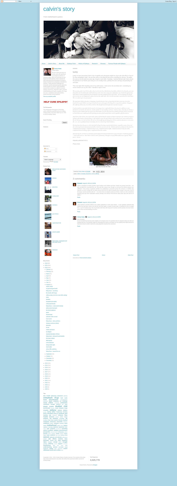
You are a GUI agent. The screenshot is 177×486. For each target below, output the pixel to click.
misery (51, 423)
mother (44, 425)
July (47, 282)
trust (66, 445)
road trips (58, 435)
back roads (64, 398)
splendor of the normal (51, 316)
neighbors (45, 427)
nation (61, 425)
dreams (61, 408)
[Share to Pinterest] (104, 172)
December (49, 360)
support (60, 443)
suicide (55, 443)
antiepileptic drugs (51, 398)
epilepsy (53, 410)
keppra (65, 416)
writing (58, 450)
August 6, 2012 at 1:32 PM (89, 202)
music (58, 425)
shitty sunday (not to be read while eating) (56, 295)
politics (65, 432)
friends (45, 413)
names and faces (50, 329)
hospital (45, 416)
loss (49, 420)
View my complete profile (49, 96)
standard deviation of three (52, 334)
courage (53, 404)
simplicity (60, 439)
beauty (45, 399)
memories (59, 421)
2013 (46, 363)
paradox (48, 299)
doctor (56, 408)
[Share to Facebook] (102, 172)
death (66, 404)
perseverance (63, 430)
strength (55, 442)
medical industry (58, 420)
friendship (50, 413)
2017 (46, 371)
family (49, 412)
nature (65, 425)
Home (43, 63)
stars (55, 440)
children (79, 173)
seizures (52, 437)
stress (60, 442)
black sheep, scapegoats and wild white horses (59, 241)
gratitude (61, 413)
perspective (88, 173)
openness (55, 427)
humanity (83, 173)
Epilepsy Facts (71, 63)
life (66, 418)
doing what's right (50, 344)
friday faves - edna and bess (53, 321)
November (49, 358)
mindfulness (46, 423)
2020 (46, 378)
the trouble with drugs (51, 293)
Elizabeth (79, 183)
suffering (97, 173)
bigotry (50, 401)
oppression (61, 427)
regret (44, 435)
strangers (50, 442)
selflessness (64, 437)
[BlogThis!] (98, 172)
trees (62, 445)
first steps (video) (50, 338)
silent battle (49, 347)
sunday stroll (55, 196)
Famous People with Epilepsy (116, 63)
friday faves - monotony (52, 290)
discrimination (46, 408)
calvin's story (59, 9)
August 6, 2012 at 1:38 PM (94, 217)
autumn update (56, 232)
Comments (48, 151)
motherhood (52, 425)
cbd (60, 401)
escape (44, 411)
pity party (48, 325)
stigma (45, 442)
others (44, 428)
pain (48, 428)
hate (50, 415)
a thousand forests (50, 303)
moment (56, 423)
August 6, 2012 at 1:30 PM (89, 183)
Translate (55, 162)
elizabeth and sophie (51, 301)
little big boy (49, 340)
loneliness (45, 420)
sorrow (92, 173)
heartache (60, 415)
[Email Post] (93, 171)
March (48, 273)
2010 (46, 263)
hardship (45, 415)
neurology (50, 427)
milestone (65, 421)
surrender (65, 443)
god (58, 413)
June (47, 280)
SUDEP (48, 395)
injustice (57, 416)
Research (95, 63)
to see (47, 327)
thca (54, 445)
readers (61, 433)
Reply (78, 197)
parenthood (58, 428)
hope (65, 415)
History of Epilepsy (83, 63)
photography (61, 432)
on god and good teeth (51, 288)
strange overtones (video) (52, 323)
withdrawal (46, 450)
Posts (46, 148)
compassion (63, 402)
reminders (54, 205)
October (48, 356)
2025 (46, 389)
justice (61, 416)
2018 (46, 374)
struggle (65, 442)
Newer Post (76, 255)
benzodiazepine (53, 399)
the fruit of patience (51, 310)
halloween (55, 250)
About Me (61, 63)
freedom (65, 412)
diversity (52, 408)
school (65, 435)
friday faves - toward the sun (53, 351)
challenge (64, 401)
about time (55, 187)
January (48, 269)
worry (55, 450)
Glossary (103, 63)
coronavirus (46, 404)
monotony (61, 423)
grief (66, 413)
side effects (52, 439)
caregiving (56, 401)
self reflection (58, 437)
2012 (46, 267)
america (65, 395)
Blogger (95, 465)
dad (62, 404)
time (58, 445)
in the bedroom (50, 342)
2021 (46, 380)
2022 (46, 382)
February (48, 271)
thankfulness (47, 445)
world (51, 450)
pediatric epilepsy (53, 430)
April (47, 276)
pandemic (52, 428)
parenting (64, 428)
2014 (46, 365)
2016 (46, 369)
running (62, 435)
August (48, 284)
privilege (53, 433)
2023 (46, 384)
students (45, 443)
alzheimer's (60, 395)
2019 (46, 376)
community (56, 402)
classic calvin (49, 286)
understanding (47, 447)
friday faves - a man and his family (54, 306)
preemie (45, 433)
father (53, 412)
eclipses (54, 178)
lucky (47, 297)
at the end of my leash (51, 308)
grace (47, 312)
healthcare (54, 415)
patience (45, 430)
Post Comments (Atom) (85, 257)
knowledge (61, 418)
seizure (46, 437)
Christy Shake (81, 217)
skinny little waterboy (51, 349)
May (47, 278)
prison (49, 433)
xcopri (62, 450)
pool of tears (55, 214)
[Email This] (97, 172)
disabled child (61, 406)
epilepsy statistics (62, 410)
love (52, 420)
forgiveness (59, 412)
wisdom (65, 448)
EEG (44, 395)
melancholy (53, 421)
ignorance (51, 416)
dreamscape (49, 314)
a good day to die (56, 223)
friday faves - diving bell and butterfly (55, 336)
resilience (52, 435)
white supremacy (58, 448)
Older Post (130, 255)
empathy (45, 410)
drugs (65, 408)
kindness (55, 418)
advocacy (54, 395)
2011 (46, 265)
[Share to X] (100, 172)
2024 (46, 387)
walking (51, 448)
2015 (46, 367)
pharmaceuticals (54, 432)
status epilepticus (62, 440)
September (49, 354)
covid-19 (58, 404)
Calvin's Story (52, 63)
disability (51, 406)
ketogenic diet (47, 418)
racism (57, 433)
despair (45, 406)
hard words (49, 319)
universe (55, 447)
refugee (65, 433)
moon (65, 423)
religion (48, 435)
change (45, 402)
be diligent (48, 331)
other (66, 427)
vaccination (61, 447)
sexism (45, 438)
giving (55, 413)
